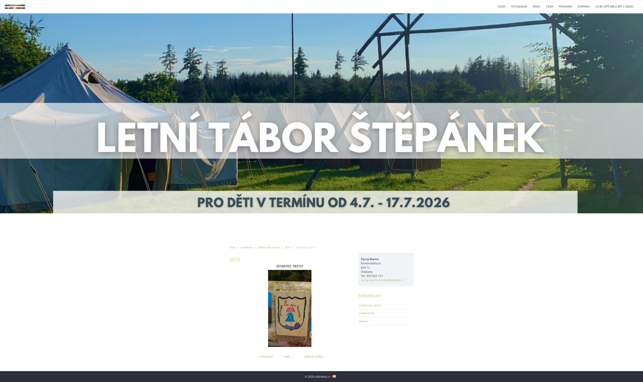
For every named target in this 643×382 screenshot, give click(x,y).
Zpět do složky (313, 356)
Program (565, 6)
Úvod (501, 6)
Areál (537, 6)
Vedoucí (363, 321)
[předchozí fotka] (235, 308)
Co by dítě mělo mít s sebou (614, 6)
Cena (549, 6)
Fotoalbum (519, 6)
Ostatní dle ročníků (268, 247)
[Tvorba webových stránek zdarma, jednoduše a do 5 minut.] (334, 376)
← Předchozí (265, 356)
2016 (287, 247)
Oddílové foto (367, 313)
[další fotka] (344, 308)
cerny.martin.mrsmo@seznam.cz (382, 280)
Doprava (584, 6)
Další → (288, 356)
